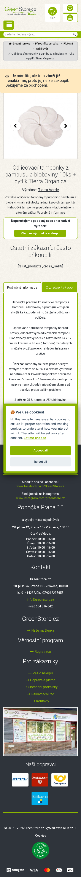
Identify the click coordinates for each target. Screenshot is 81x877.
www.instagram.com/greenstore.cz (40, 498)
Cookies (40, 835)
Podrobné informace (51, 212)
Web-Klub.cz (64, 828)
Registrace (42, 652)
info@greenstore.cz (40, 599)
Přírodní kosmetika (47, 43)
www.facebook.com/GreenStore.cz (40, 486)
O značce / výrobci (59, 287)
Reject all (40, 462)
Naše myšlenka (42, 630)
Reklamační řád (42, 694)
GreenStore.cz (21, 43)
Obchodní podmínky (42, 687)
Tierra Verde (48, 189)
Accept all (40, 450)
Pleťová (68, 43)
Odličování (42, 48)
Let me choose (35, 438)
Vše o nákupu (42, 673)
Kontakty (42, 701)
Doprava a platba (42, 680)
